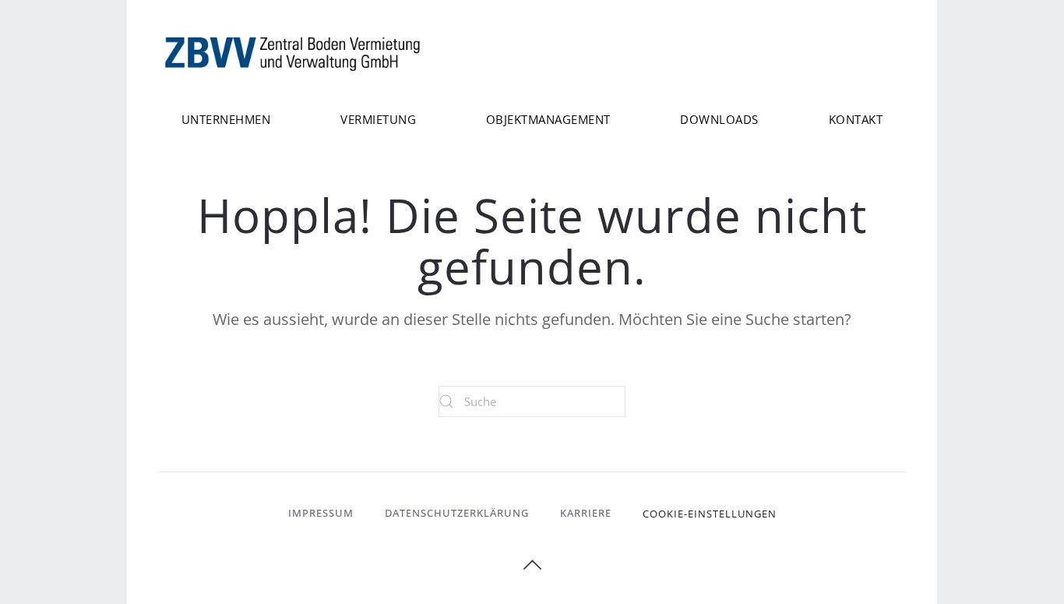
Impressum (321, 513)
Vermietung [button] (378, 119)
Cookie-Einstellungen (710, 514)
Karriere (585, 513)
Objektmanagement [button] (548, 119)
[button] (532, 565)
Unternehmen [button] (226, 119)
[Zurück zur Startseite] (294, 52)
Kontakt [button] (856, 119)
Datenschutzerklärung (457, 513)
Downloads (719, 119)
